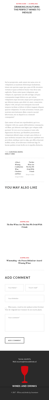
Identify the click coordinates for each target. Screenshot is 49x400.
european (13, 152)
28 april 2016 (24, 221)
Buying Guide (21, 3)
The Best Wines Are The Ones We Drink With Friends (24, 225)
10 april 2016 (24, 257)
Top (46, 397)
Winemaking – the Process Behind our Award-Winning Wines (24, 262)
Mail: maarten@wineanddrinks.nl (24, 362)
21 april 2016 (33, 3)
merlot (8, 154)
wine (13, 154)
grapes (20, 152)
